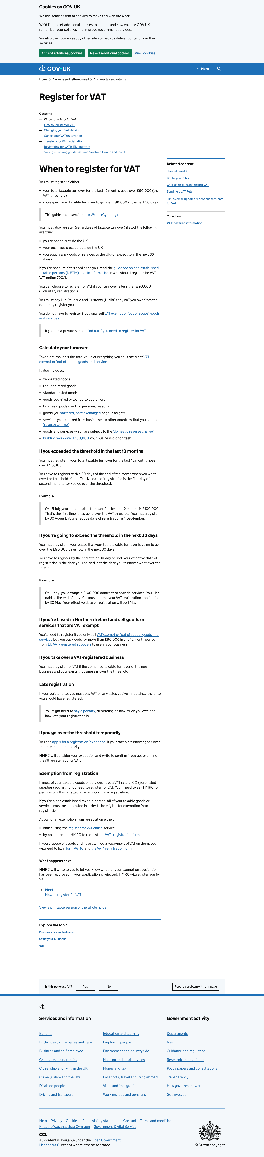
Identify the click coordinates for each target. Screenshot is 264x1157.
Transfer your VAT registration (63, 141)
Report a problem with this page (196, 986)
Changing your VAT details (61, 130)
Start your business (52, 939)
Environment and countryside (126, 1051)
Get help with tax (178, 178)
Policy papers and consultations (192, 1068)
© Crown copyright (210, 1145)
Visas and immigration (120, 1086)
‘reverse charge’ (56, 424)
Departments (177, 1033)
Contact (129, 1121)
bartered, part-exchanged (80, 413)
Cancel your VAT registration (63, 135)
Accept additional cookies (62, 53)
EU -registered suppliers (70, 644)
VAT (42, 946)
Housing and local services (124, 1059)
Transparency (177, 1077)
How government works (185, 1086)
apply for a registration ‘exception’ (79, 742)
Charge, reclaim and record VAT (188, 185)
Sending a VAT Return (181, 191)
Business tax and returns (110, 79)
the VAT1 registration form (119, 835)
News (171, 1042)
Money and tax (114, 1068)
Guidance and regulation (186, 1051)
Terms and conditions (156, 1121)
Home (43, 79)
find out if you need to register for (116, 331)
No (112, 986)
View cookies (145, 53)
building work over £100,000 (66, 438)
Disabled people (52, 1086)
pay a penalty (84, 711)
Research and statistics (185, 1059)
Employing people (117, 1042)
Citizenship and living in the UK (63, 1068)
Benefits (45, 1033)
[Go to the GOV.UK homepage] (55, 68)
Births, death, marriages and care (65, 1042)
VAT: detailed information (184, 223)
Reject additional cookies (110, 53)
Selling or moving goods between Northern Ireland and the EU (85, 152)
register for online (85, 828)
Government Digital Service (115, 1126)
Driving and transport (56, 1094)
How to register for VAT (59, 125)
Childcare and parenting (58, 1059)
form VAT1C (75, 848)
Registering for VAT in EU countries (67, 147)
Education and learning (121, 1033)
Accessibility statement (101, 1121)
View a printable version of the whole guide (72, 907)
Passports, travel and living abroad (130, 1077)
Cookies (72, 1121)
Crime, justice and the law (59, 1077)
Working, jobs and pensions (124, 1094)
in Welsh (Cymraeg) (102, 215)
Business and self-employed (70, 79)
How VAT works (177, 171)
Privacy (56, 1121)
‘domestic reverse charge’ (133, 431)
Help (43, 1121)
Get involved (177, 1094)
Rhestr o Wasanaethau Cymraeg (64, 1126)
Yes (89, 986)
